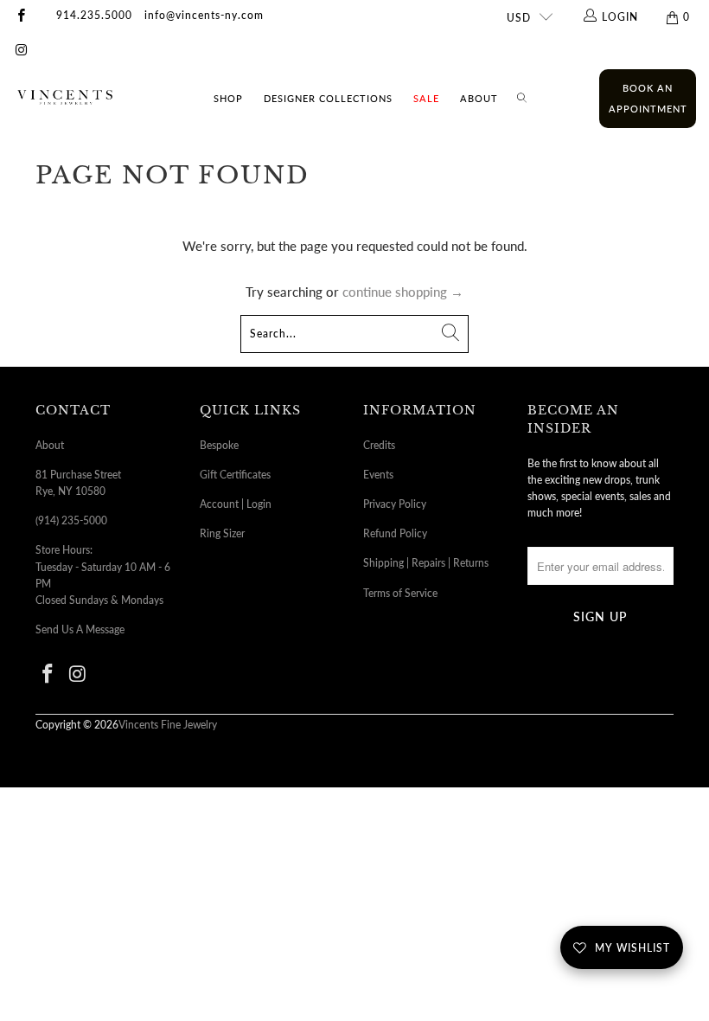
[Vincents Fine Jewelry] (64, 98)
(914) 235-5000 (71, 520)
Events (378, 474)
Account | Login (235, 504)
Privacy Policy (394, 504)
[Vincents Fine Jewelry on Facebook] (20, 16)
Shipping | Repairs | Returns (426, 562)
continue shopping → (402, 291)
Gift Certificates (235, 474)
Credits (379, 445)
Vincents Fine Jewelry (167, 724)
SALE (426, 98)
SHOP (228, 98)
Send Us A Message (80, 629)
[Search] (521, 98)
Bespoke (219, 445)
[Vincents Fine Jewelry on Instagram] (20, 51)
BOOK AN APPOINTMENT (648, 98)
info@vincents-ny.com (204, 15)
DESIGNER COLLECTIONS (328, 98)
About (479, 98)
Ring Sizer (222, 533)
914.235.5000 (94, 15)
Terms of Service (400, 593)
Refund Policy (395, 533)
